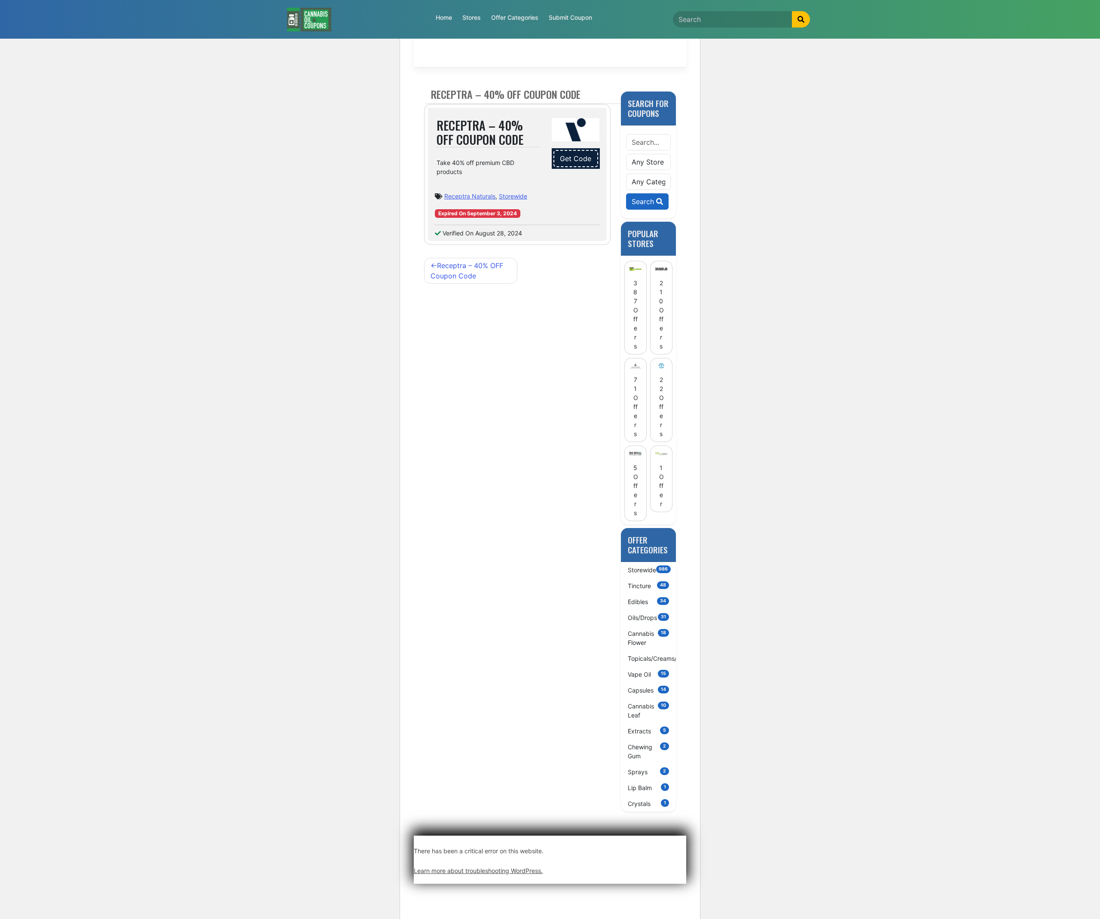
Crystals (647, 803)
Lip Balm (647, 787)
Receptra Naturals (469, 196)
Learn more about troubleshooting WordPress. (478, 870)
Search (644, 201)
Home (444, 17)
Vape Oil (647, 674)
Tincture (647, 585)
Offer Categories (514, 17)
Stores (471, 17)
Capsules (647, 690)
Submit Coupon (570, 17)
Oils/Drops (647, 617)
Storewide (513, 196)
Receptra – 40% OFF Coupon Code (467, 270)
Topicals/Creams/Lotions (652, 658)
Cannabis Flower (647, 638)
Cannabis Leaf (647, 710)
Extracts (647, 731)
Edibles (647, 601)
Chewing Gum (647, 751)
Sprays (647, 772)
